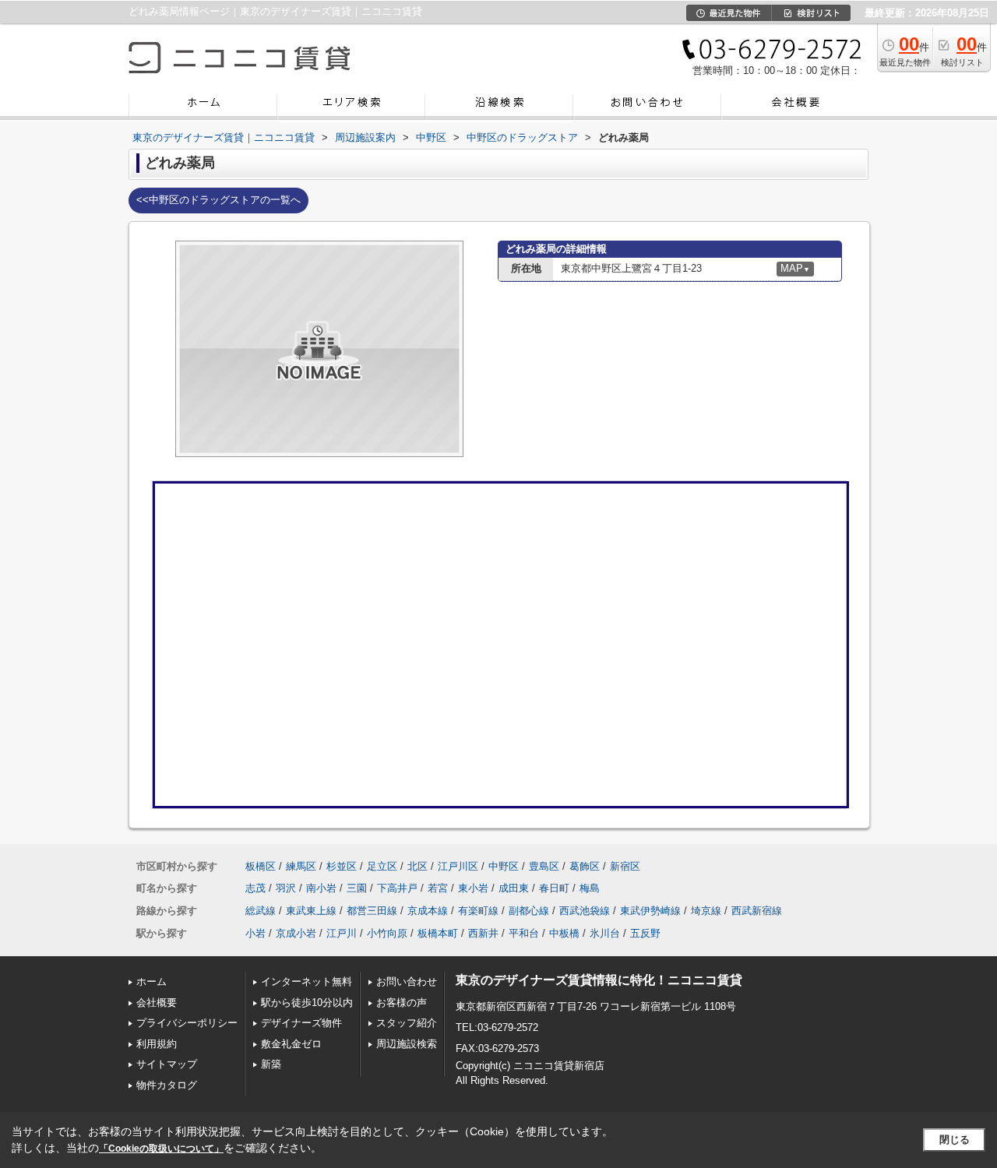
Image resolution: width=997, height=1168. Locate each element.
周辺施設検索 (406, 1044)
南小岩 (321, 888)
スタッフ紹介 (406, 1023)
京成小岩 (296, 933)
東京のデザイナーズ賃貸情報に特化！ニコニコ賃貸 (599, 980)
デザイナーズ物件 (301, 1023)
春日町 (554, 888)
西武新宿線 (756, 910)
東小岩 (473, 888)
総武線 (260, 910)
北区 (417, 866)
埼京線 (706, 910)
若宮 (438, 888)
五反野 (645, 933)
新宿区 (625, 866)
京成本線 (427, 910)
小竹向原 (387, 933)
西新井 (483, 933)
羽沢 (286, 888)
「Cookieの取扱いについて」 (161, 1148)
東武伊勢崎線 (650, 910)
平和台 (524, 933)
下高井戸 (397, 888)
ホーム (151, 981)
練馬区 (301, 866)
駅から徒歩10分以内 (307, 1002)
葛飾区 (584, 866)
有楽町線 (478, 910)
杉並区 (341, 866)
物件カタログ (166, 1085)
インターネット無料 (306, 981)
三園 (357, 888)
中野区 (503, 866)
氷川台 (605, 933)
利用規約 (156, 1044)
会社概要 (156, 1002)
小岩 (255, 933)
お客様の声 (401, 1002)
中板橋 (564, 933)
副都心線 (529, 910)
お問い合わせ (406, 981)
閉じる (954, 1139)
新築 (271, 1064)
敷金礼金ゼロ (291, 1044)
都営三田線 (372, 910)
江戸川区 (458, 866)
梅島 (590, 888)
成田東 (513, 888)
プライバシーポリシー (187, 1023)
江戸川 (341, 933)
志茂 (255, 888)
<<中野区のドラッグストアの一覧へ (218, 200)
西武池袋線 (584, 910)
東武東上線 (311, 910)
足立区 (382, 866)
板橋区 (260, 866)
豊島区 (544, 866)
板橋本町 (437, 933)
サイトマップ (166, 1064)
